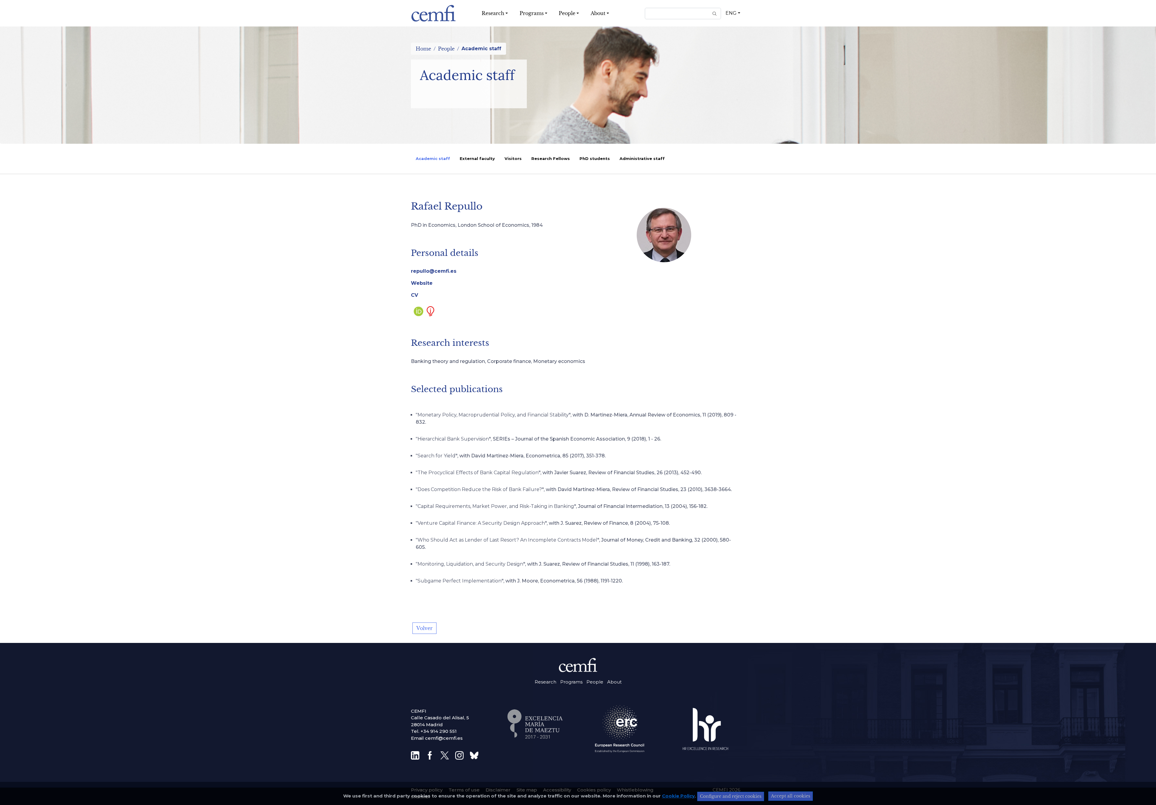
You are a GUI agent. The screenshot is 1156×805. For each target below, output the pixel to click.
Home (423, 49)
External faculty (477, 158)
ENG (731, 13)
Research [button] (493, 13)
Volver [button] (424, 628)
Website (422, 283)
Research (545, 682)
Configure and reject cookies (730, 796)
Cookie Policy (678, 796)
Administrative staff (642, 158)
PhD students (595, 158)
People (446, 49)
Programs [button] (532, 13)
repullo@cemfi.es (433, 271)
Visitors (513, 158)
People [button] (567, 13)
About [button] (598, 13)
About (614, 682)
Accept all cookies (790, 796)
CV (414, 295)
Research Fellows (550, 158)
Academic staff (433, 158)
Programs (571, 682)
